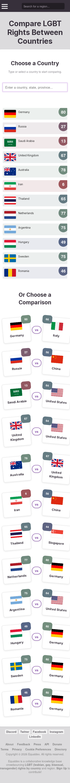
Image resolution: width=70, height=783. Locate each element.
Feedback (23, 744)
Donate (57, 744)
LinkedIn (35, 736)
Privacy (17, 749)
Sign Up (61, 768)
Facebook (39, 732)
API (47, 744)
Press (37, 744)
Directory (61, 749)
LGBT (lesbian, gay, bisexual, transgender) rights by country (32, 766)
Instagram (56, 732)
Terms (5, 749)
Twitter (24, 732)
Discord (11, 732)
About (9, 744)
